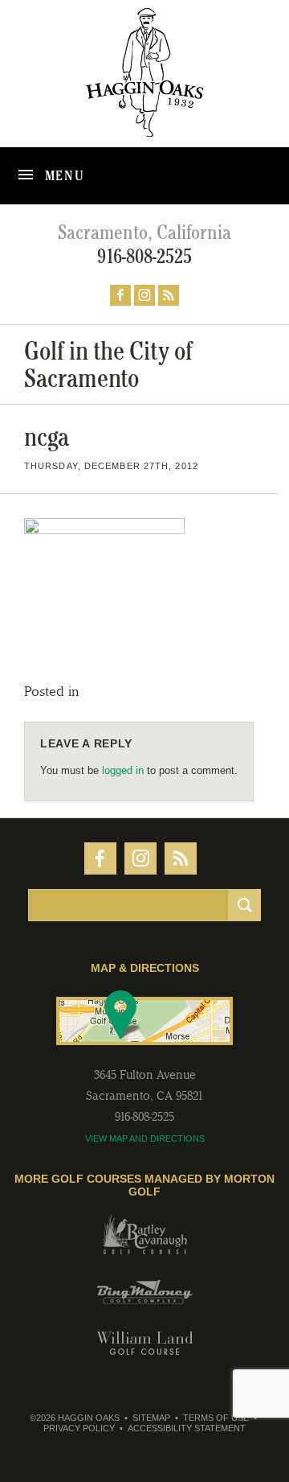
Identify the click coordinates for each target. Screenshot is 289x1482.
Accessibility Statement (187, 1428)
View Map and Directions (145, 1138)
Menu (63, 175)
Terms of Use (216, 1417)
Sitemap (151, 1417)
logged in (123, 770)
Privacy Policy (79, 1428)
